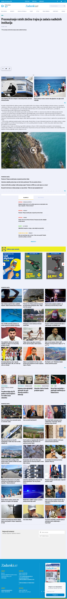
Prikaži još (33, 241)
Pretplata (27, 1)
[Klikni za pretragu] (64, 6)
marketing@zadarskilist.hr (27, 576)
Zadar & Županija (22, 11)
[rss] (65, 1)
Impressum (41, 1)
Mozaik (63, 11)
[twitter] (61, 1)
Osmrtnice (55, 11)
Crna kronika (46, 11)
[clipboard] (9, 68)
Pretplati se (55, 594)
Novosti (12, 11)
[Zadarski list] (32, 6)
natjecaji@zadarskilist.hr (24, 578)
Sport (31, 11)
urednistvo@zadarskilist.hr (6, 590)
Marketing (34, 1)
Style (37, 11)
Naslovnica (4, 11)
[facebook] (57, 1)
